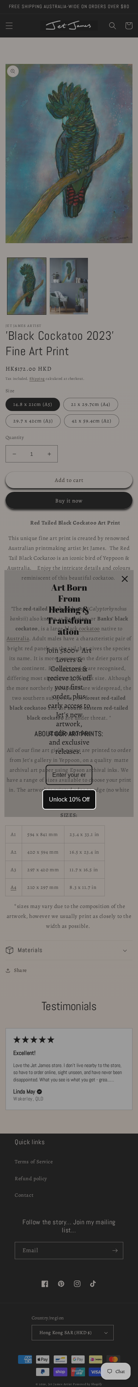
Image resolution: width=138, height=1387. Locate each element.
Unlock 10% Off (69, 799)
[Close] (125, 579)
